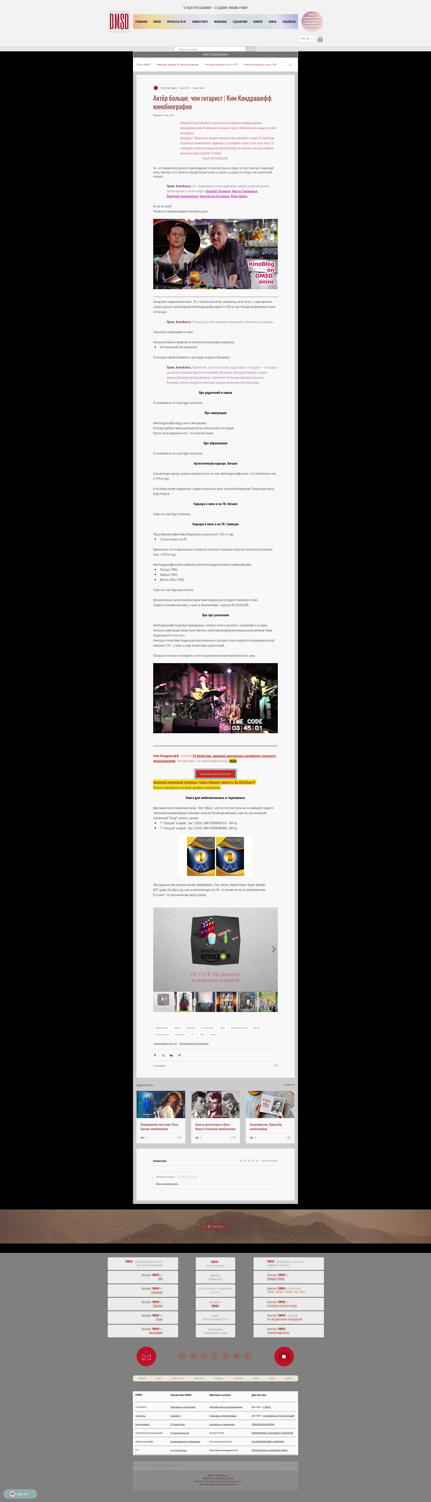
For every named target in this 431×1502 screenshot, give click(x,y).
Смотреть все (290, 1084)
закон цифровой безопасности (165, 1465)
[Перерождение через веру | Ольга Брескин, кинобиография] (161, 1104)
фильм (256, 1028)
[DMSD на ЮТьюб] (182, 1356)
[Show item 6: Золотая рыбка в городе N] (268, 1002)
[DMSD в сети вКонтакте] (204, 1356)
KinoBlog (190, 1028)
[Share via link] (179, 1055)
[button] (176, 21)
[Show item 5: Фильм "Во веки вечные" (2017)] (247, 1002)
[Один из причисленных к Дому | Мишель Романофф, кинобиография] (215, 1104)
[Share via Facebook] (154, 1055)
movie (213, 1034)
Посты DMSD (143, 64)
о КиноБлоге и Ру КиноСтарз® (278, 1415)
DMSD (177, 1028)
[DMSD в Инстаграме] (237, 1356)
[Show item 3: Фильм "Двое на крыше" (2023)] (205, 1002)
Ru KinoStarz (207, 1028)
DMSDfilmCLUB (239, 1028)
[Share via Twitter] (163, 1055)
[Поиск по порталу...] (250, 49)
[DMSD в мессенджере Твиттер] (226, 1356)
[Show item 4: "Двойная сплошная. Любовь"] (226, 1002)
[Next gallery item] (274, 949)
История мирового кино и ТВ (221, 64)
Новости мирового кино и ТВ (260, 64)
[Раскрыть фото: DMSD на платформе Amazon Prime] (273, 911)
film (202, 1034)
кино (222, 1028)
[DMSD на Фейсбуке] (215, 1356)
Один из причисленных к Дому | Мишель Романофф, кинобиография (215, 1126)
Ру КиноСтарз (162, 1034)
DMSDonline (161, 1028)
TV (192, 1034)
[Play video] (215, 698)
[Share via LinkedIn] (171, 1055)
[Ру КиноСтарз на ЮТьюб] (248, 1356)
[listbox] (306, 38)
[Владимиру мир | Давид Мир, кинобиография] (270, 1104)
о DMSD (267, 1406)
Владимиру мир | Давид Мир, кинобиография (266, 1126)
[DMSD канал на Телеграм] (193, 1356)
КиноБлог (180, 1034)
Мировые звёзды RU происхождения (177, 64)
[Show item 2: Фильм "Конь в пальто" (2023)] (184, 1002)
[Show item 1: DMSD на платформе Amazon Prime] (163, 1002)
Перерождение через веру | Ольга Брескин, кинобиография (159, 1126)
